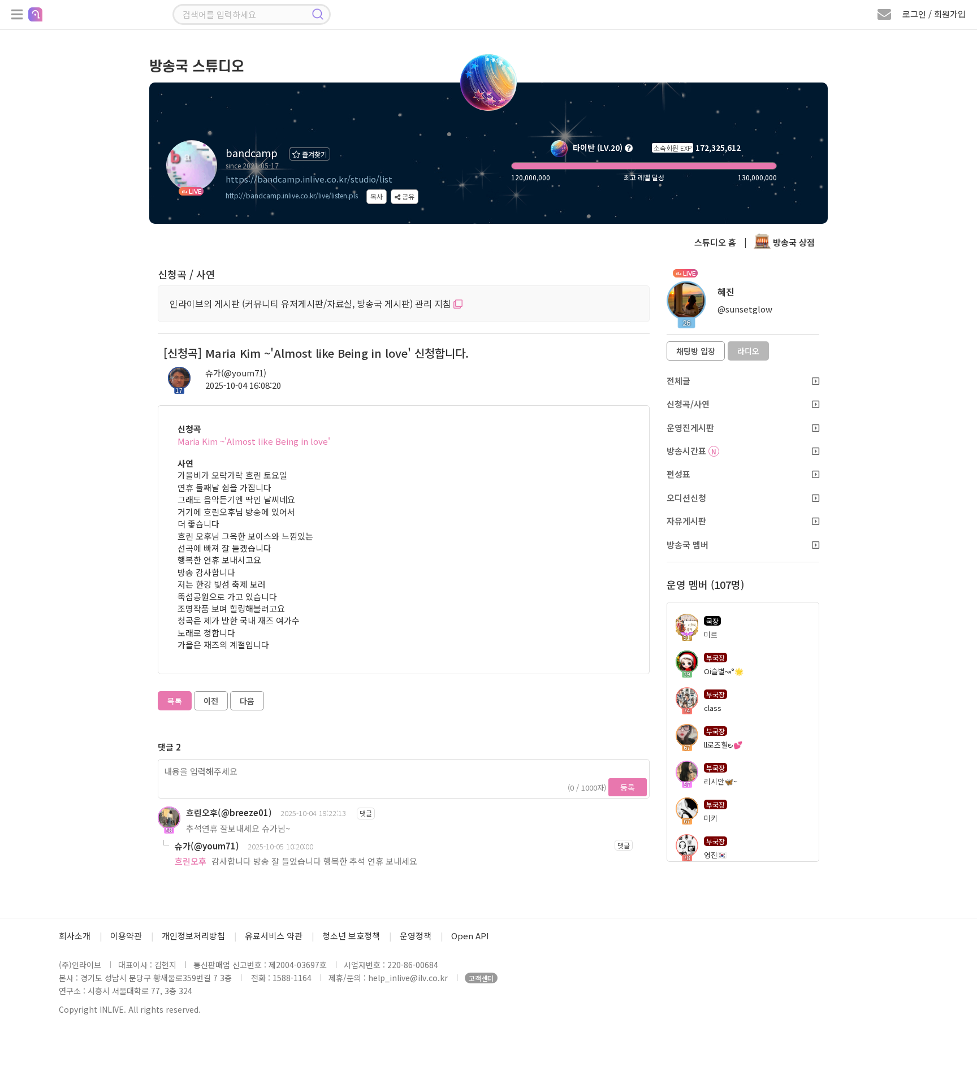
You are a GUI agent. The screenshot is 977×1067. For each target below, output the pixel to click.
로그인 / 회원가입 (934, 14)
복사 (376, 196)
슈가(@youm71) (235, 373)
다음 (247, 700)
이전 (211, 700)
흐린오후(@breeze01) (229, 812)
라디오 (748, 351)
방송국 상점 (793, 242)
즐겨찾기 (313, 154)
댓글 (366, 813)
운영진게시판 (690, 427)
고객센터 (481, 978)
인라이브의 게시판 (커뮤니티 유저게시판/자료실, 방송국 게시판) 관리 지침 (311, 303)
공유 (407, 196)
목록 (174, 700)
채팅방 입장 (695, 351)
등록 (627, 787)
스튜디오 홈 (715, 242)
